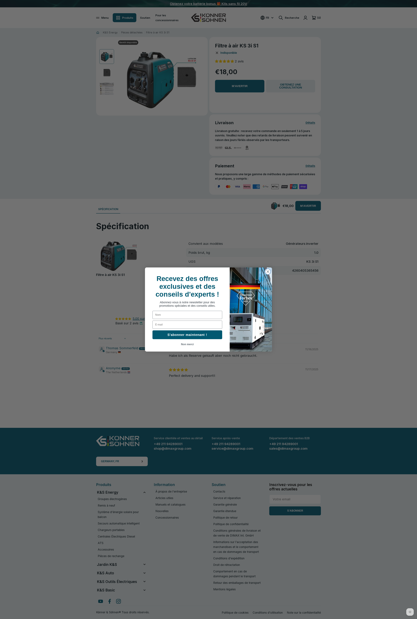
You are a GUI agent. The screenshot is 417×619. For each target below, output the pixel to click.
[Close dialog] (268, 271)
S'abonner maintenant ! (187, 335)
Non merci (187, 344)
